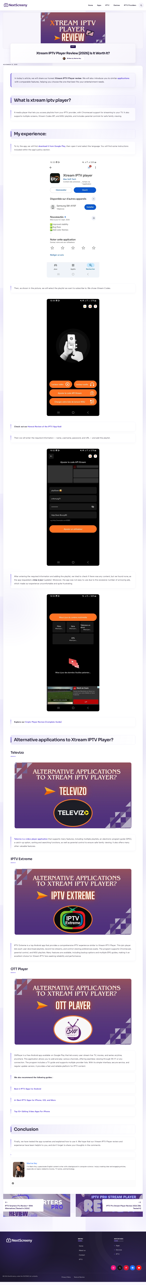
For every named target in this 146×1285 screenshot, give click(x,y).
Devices (117, 5)
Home (90, 5)
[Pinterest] (13, 1183)
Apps (99, 5)
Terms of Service (79, 1277)
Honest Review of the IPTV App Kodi (44, 426)
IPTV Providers (130, 5)
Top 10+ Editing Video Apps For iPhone (32, 1111)
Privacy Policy (66, 1277)
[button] (141, 5)
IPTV (107, 5)
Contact (82, 1255)
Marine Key (77, 58)
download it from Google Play (51, 146)
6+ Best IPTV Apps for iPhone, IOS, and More (35, 1100)
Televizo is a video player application (31, 839)
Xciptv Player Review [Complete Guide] (43, 722)
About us (82, 1250)
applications (123, 78)
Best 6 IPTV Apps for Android (27, 1089)
